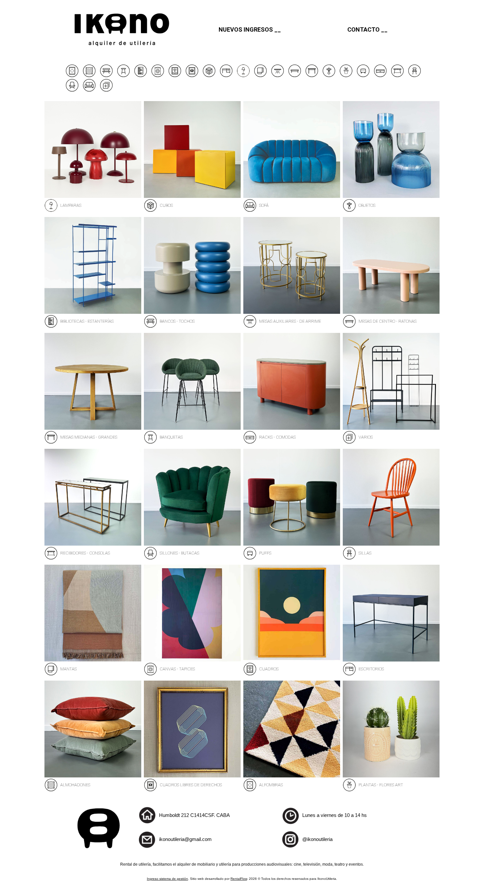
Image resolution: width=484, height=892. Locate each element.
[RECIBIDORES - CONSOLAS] (397, 75)
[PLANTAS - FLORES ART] (346, 75)
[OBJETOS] (329, 75)
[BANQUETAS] (123, 75)
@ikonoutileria (317, 839)
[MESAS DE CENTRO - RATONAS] (294, 75)
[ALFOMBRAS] (72, 75)
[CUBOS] (209, 75)
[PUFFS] (363, 75)
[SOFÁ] (89, 90)
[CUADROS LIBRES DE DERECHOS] (192, 75)
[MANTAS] (260, 75)
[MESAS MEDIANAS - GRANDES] (311, 75)
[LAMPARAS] (243, 75)
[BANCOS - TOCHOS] (106, 75)
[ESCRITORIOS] (226, 75)
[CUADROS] (174, 75)
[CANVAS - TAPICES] (157, 75)
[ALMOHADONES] (89, 75)
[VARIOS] (106, 90)
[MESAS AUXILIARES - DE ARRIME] (277, 75)
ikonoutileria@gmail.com (185, 839)
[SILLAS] (414, 75)
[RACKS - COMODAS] (380, 75)
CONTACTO (363, 29)
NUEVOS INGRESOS (246, 29)
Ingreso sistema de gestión (167, 878)
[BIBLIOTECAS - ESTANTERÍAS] (140, 75)
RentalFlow (238, 878)
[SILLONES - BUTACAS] (72, 90)
